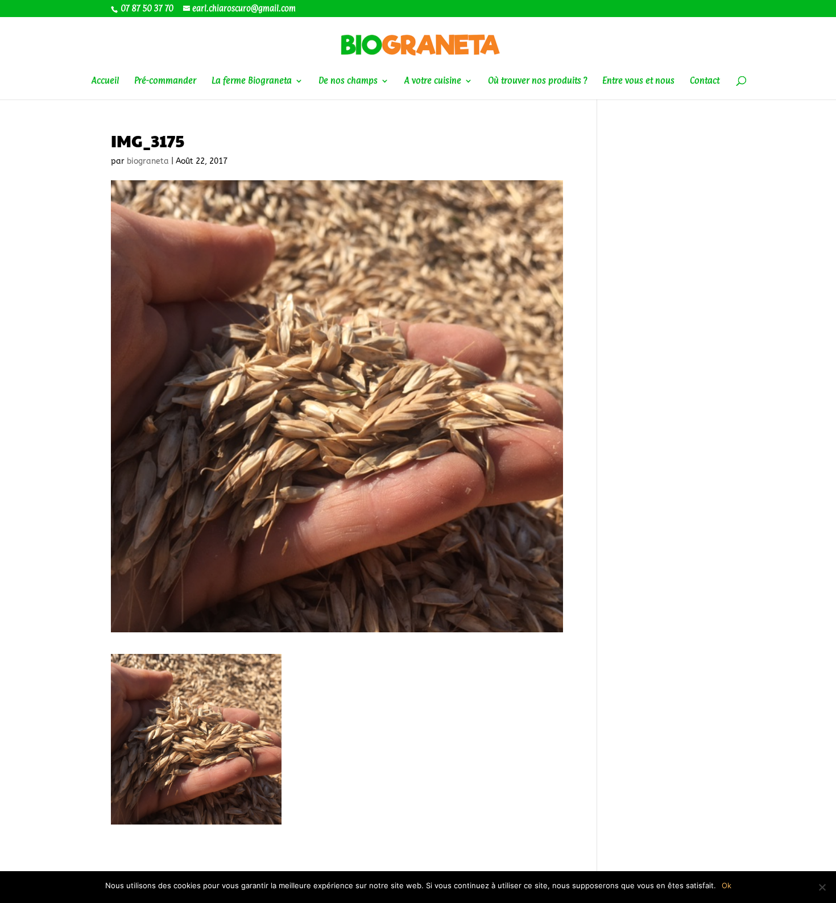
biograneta (148, 161)
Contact (704, 81)
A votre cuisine (432, 81)
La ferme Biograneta (252, 81)
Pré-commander (165, 81)
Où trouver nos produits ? (537, 81)
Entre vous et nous (638, 81)
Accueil (105, 81)
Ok (726, 885)
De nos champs (348, 81)
